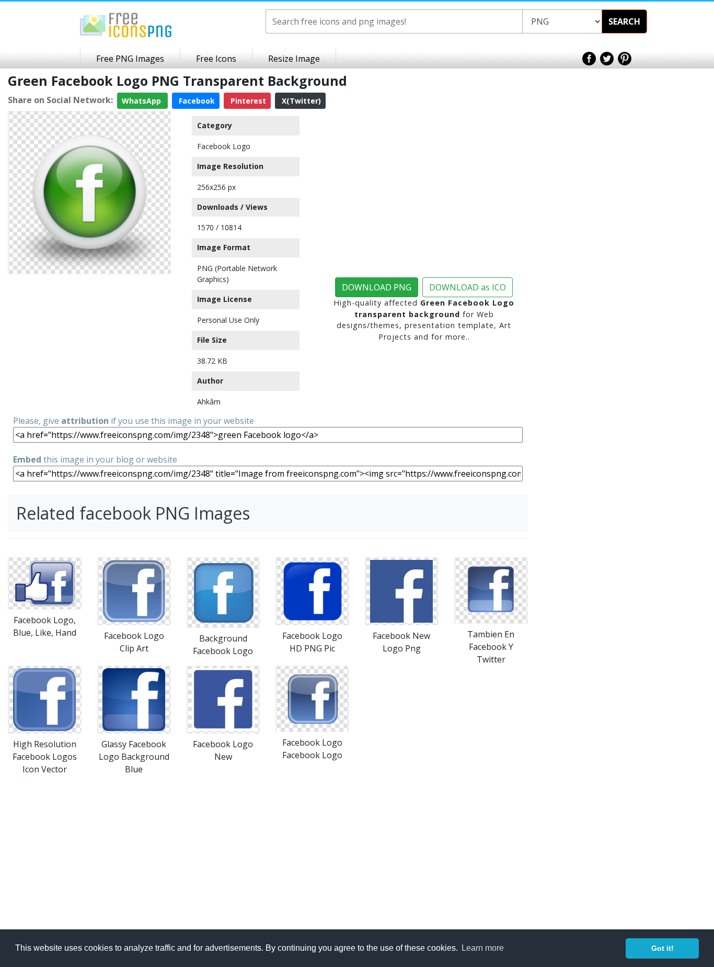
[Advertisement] (89, 343)
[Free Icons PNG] (126, 24)
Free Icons (216, 58)
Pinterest (247, 101)
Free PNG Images (130, 58)
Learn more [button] (483, 947)
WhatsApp (142, 101)
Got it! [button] (662, 948)
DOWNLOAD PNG (376, 287)
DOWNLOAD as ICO (467, 287)
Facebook (196, 101)
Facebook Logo (223, 146)
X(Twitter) (300, 101)
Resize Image (294, 58)
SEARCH (624, 21)
